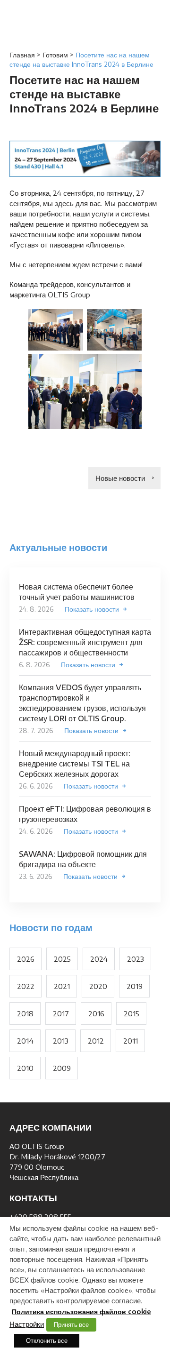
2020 (98, 986)
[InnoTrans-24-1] (114, 329)
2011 (130, 1041)
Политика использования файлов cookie (81, 1312)
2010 (25, 1068)
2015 (131, 1013)
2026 (25, 959)
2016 (96, 1013)
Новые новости (120, 478)
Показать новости (92, 609)
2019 (135, 986)
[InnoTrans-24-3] (85, 391)
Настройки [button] (26, 1324)
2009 (62, 1068)
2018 (25, 1013)
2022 (25, 986)
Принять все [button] (71, 1324)
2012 (96, 1041)
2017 (61, 1013)
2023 (135, 959)
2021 (62, 986)
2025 (62, 959)
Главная (22, 55)
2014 (25, 1041)
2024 (99, 959)
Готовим (55, 55)
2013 (60, 1041)
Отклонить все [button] (47, 1340)
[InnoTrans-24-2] (55, 329)
